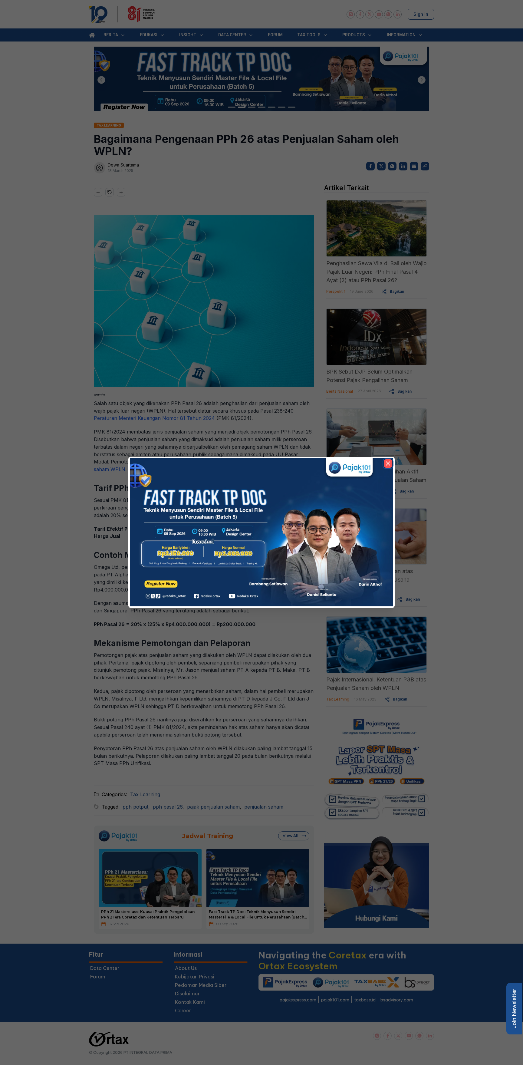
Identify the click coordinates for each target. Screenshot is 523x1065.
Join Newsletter (514, 1008)
